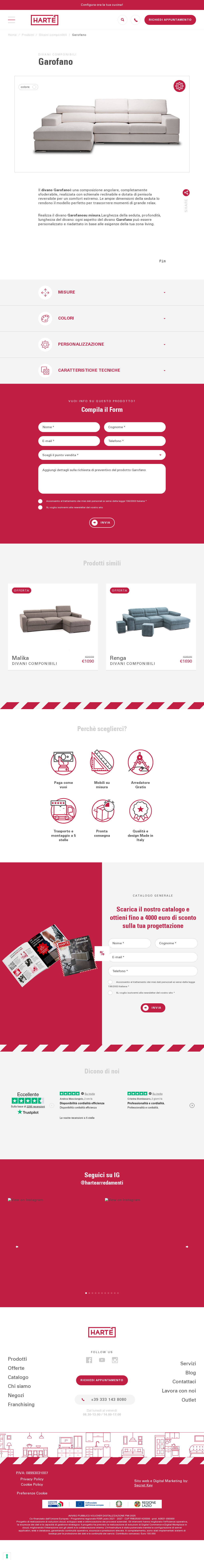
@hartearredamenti (102, 1183)
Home (12, 35)
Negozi (16, 1395)
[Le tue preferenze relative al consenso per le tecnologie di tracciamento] (7, 1556)
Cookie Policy (32, 1485)
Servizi (188, 1363)
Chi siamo (19, 1386)
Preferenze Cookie (32, 1493)
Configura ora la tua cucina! (102, 4)
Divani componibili (53, 35)
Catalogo (18, 1377)
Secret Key (143, 1485)
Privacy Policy (32, 1479)
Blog (190, 1372)
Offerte (16, 1368)
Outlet (189, 1400)
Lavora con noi (179, 1390)
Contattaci (184, 1382)
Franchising (21, 1404)
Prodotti (28, 35)
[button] (15, 627)
